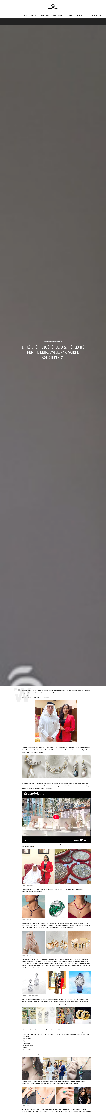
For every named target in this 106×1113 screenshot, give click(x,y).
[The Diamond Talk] (53, 6)
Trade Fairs (51, 341)
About (70, 15)
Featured (46, 341)
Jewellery (33, 15)
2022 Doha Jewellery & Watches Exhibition (57, 695)
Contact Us (79, 15)
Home (25, 15)
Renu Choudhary (54, 362)
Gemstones (44, 15)
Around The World (58, 15)
